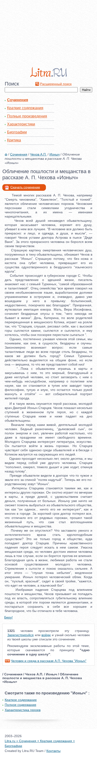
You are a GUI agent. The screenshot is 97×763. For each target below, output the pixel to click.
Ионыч (54, 154)
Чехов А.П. (38, 154)
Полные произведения (27, 116)
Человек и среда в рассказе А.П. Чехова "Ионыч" (48, 661)
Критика (14, 140)
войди (46, 635)
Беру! (8, 617)
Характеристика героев (22, 710)
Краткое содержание (21, 700)
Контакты (53, 751)
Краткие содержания (25, 108)
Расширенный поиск (56, 84)
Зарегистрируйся (20, 635)
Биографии (17, 132)
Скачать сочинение (25, 187)
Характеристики (21, 124)
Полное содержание (20, 705)
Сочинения (17, 100)
